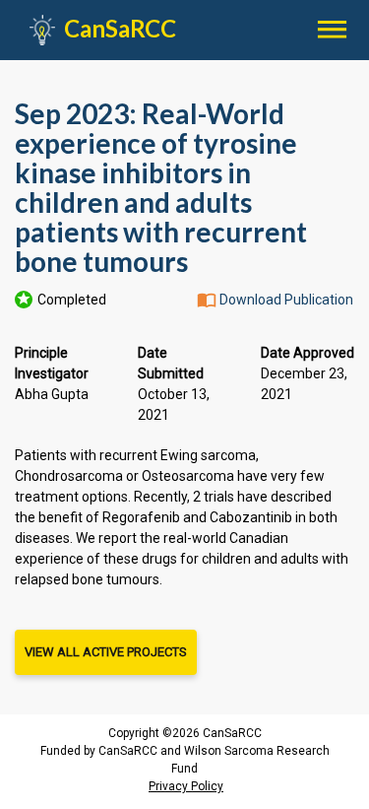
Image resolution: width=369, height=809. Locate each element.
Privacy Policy (186, 786)
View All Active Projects (106, 651)
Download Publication (286, 299)
